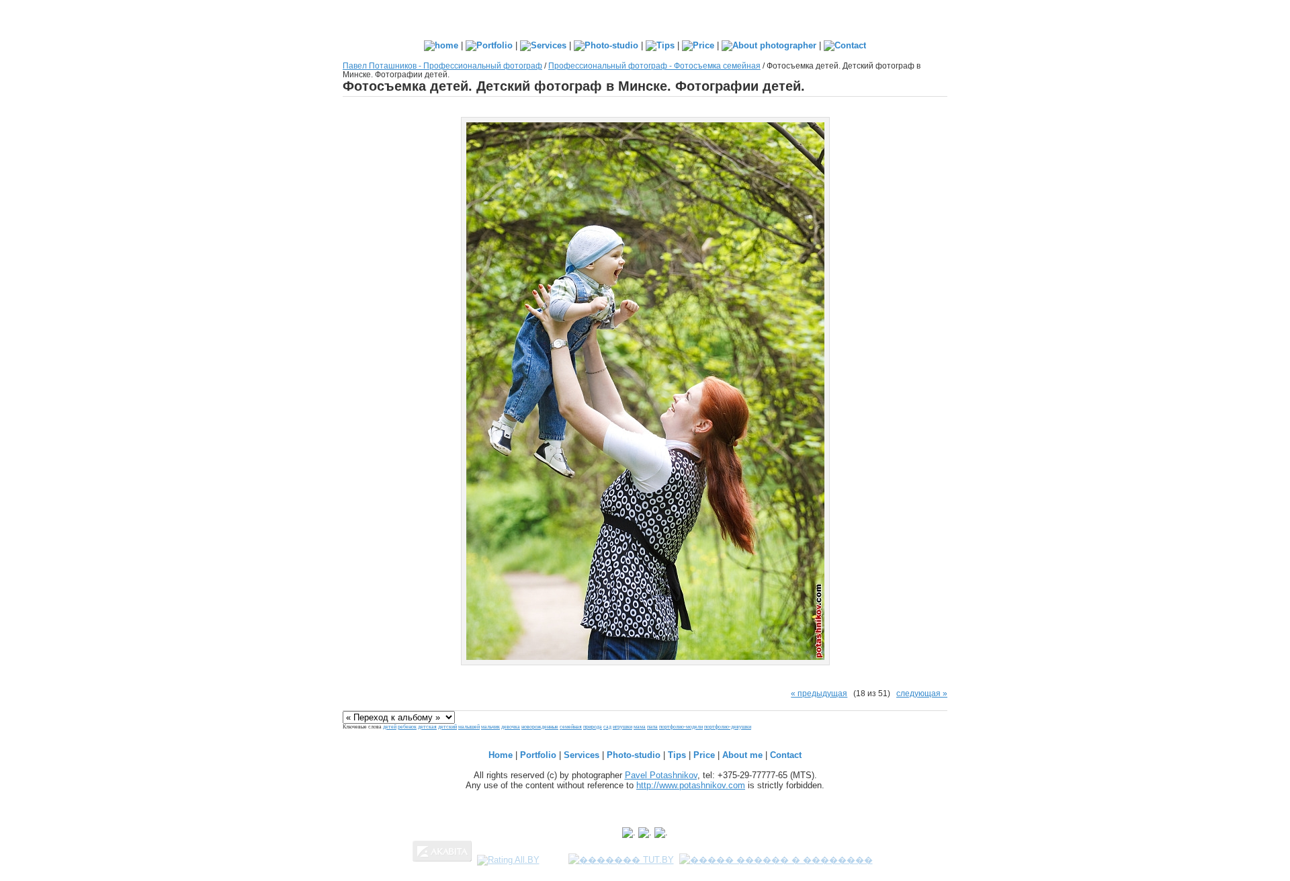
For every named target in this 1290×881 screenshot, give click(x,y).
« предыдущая (819, 693)
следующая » (921, 693)
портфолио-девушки (727, 727)
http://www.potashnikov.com (690, 785)
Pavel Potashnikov (661, 775)
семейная (571, 727)
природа (592, 727)
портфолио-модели (681, 727)
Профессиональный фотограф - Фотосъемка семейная (654, 65)
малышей (469, 727)
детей (389, 727)
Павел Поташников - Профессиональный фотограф (442, 65)
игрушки (622, 727)
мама (640, 727)
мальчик (490, 727)
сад (607, 727)
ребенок (407, 727)
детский (447, 727)
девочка (510, 727)
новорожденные (539, 727)
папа (652, 727)
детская (427, 727)
